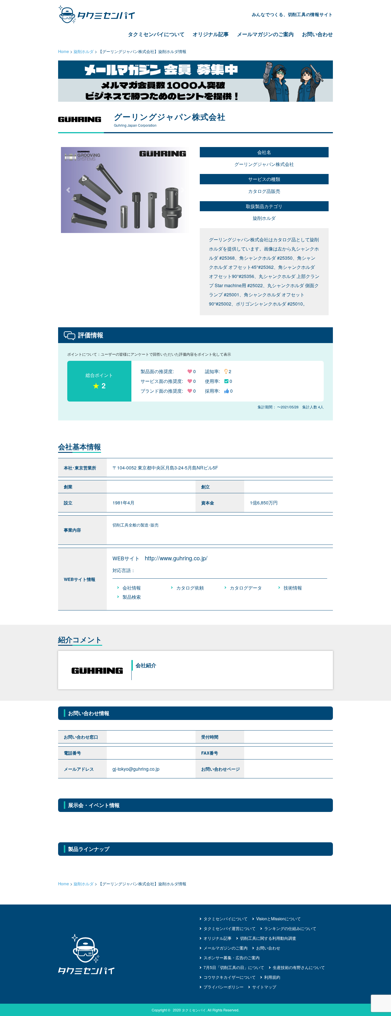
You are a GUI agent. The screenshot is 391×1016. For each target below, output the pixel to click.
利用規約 (272, 977)
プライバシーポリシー (224, 987)
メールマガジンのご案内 (265, 34)
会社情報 (132, 587)
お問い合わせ (317, 34)
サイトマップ (264, 987)
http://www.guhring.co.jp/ (176, 558)
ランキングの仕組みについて (290, 928)
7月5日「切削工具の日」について (234, 967)
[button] (183, 190)
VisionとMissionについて (278, 918)
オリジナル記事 (211, 34)
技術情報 (293, 587)
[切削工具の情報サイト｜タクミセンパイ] (101, 14)
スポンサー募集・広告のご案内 (232, 957)
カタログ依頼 (190, 587)
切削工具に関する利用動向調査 (268, 938)
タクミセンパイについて (156, 34)
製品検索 (132, 597)
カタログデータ (246, 587)
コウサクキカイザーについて (230, 977)
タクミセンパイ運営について (230, 928)
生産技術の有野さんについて (299, 967)
